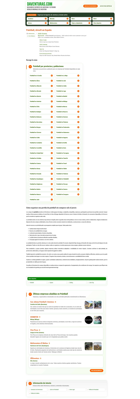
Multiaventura (53, 23)
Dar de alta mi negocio (90, 6)
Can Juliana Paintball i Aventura (42, 302)
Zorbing (71, 282)
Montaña (52, 19)
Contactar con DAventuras (36, 389)
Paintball (32, 282)
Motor (95, 19)
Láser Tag (91, 282)
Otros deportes (97, 23)
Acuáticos (30, 19)
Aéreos (30, 23)
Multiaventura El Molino (39, 343)
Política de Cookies (35, 393)
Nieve (73, 19)
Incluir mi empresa (96, 370)
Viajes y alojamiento (77, 23)
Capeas (51, 282)
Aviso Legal (72, 389)
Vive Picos (34, 330)
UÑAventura (35, 358)
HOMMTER (34, 317)
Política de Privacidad (93, 389)
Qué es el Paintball (54, 389)
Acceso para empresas (106, 6)
